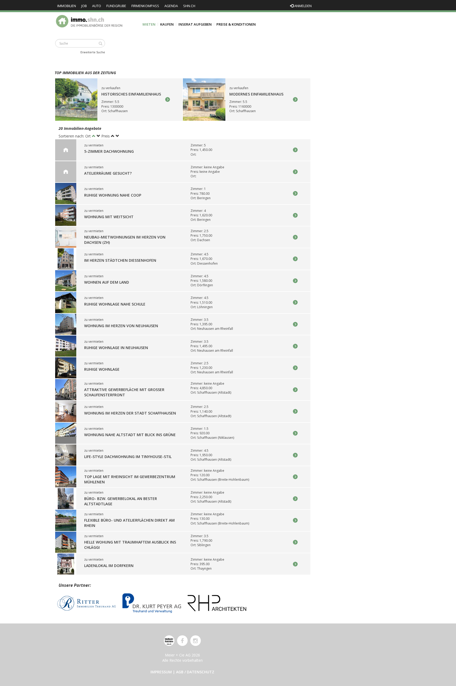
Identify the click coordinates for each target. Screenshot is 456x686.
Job (84, 5)
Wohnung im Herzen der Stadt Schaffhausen (130, 413)
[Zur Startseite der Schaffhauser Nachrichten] (169, 640)
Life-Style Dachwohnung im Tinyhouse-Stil (128, 456)
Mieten (148, 24)
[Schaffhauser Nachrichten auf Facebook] (182, 640)
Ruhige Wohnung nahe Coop (112, 195)
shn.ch (189, 5)
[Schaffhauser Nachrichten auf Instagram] (195, 640)
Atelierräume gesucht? (108, 173)
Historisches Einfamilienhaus (131, 94)
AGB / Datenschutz (195, 671)
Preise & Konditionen (236, 24)
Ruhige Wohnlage (102, 369)
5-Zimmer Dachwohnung (109, 151)
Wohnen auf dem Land (106, 282)
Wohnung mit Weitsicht (109, 216)
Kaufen (167, 24)
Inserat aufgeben (195, 24)
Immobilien (66, 5)
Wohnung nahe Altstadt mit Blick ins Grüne (130, 434)
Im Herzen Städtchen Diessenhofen (120, 260)
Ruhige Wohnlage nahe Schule (114, 304)
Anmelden (302, 5)
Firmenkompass (145, 5)
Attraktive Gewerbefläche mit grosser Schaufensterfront (124, 392)
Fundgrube (116, 5)
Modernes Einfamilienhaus (256, 94)
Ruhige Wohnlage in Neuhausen (116, 347)
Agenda (171, 5)
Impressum (161, 671)
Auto (96, 5)
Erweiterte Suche (92, 52)
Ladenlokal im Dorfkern (109, 565)
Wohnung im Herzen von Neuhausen (121, 325)
